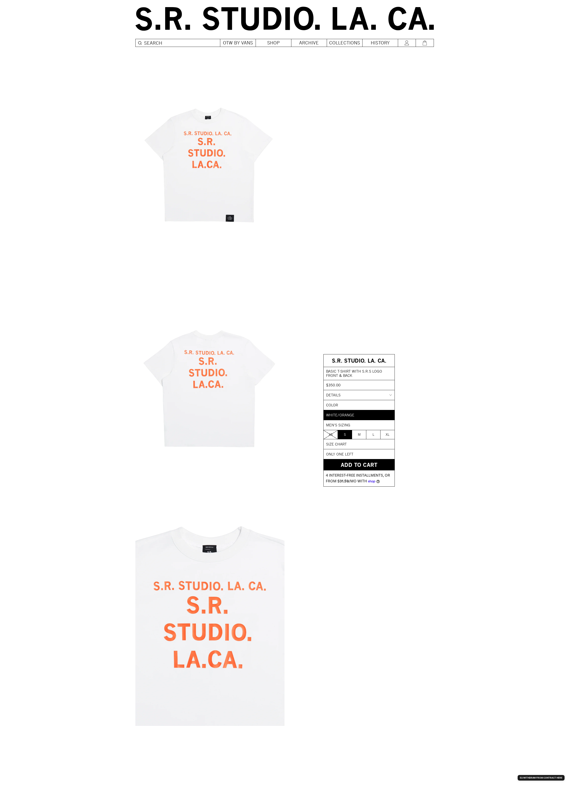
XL (387, 434)
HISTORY (380, 43)
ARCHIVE (309, 43)
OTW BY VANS (238, 43)
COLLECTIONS (344, 43)
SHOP (273, 43)
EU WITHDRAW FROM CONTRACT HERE (541, 777)
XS (331, 434)
